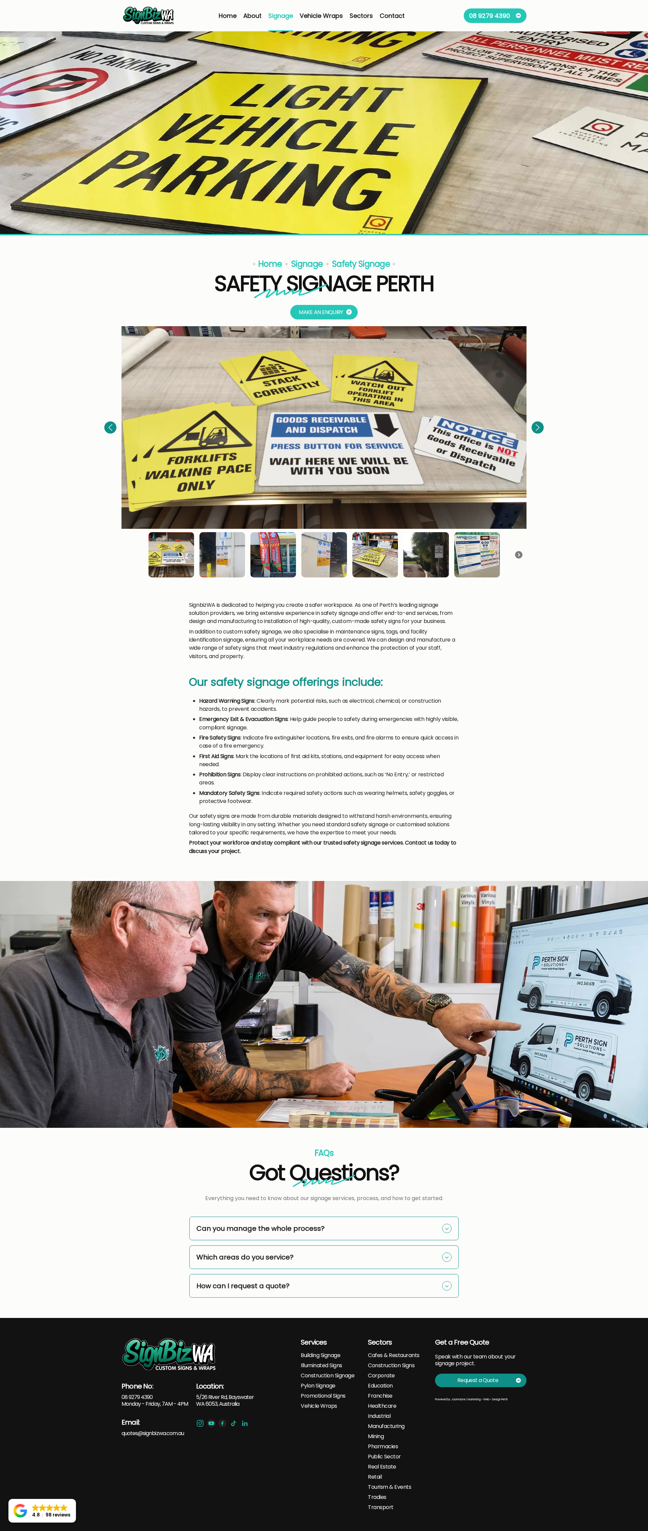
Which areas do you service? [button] (245, 1257)
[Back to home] (149, 15)
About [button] (252, 15)
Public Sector (384, 1456)
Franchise (380, 1396)
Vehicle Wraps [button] (321, 15)
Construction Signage (327, 1375)
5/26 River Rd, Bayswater (225, 1397)
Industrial (379, 1416)
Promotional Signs (323, 1396)
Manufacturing (386, 1426)
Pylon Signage (318, 1385)
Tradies (377, 1497)
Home (228, 15)
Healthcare (382, 1406)
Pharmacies (383, 1446)
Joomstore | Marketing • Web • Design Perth (479, 1399)
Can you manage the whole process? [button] (260, 1228)
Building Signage (320, 1355)
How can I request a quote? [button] (243, 1286)
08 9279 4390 (489, 15)
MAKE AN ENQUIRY (321, 312)
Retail (375, 1477)
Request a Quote (477, 1380)
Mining (376, 1436)
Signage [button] (280, 15)
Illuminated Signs (321, 1365)
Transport (381, 1507)
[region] (324, 453)
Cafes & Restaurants (394, 1355)
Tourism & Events (389, 1487)
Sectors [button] (361, 15)
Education (380, 1385)
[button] (110, 427)
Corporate (381, 1375)
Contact (392, 15)
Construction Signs (391, 1365)
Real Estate (382, 1466)
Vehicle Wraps (319, 1406)
